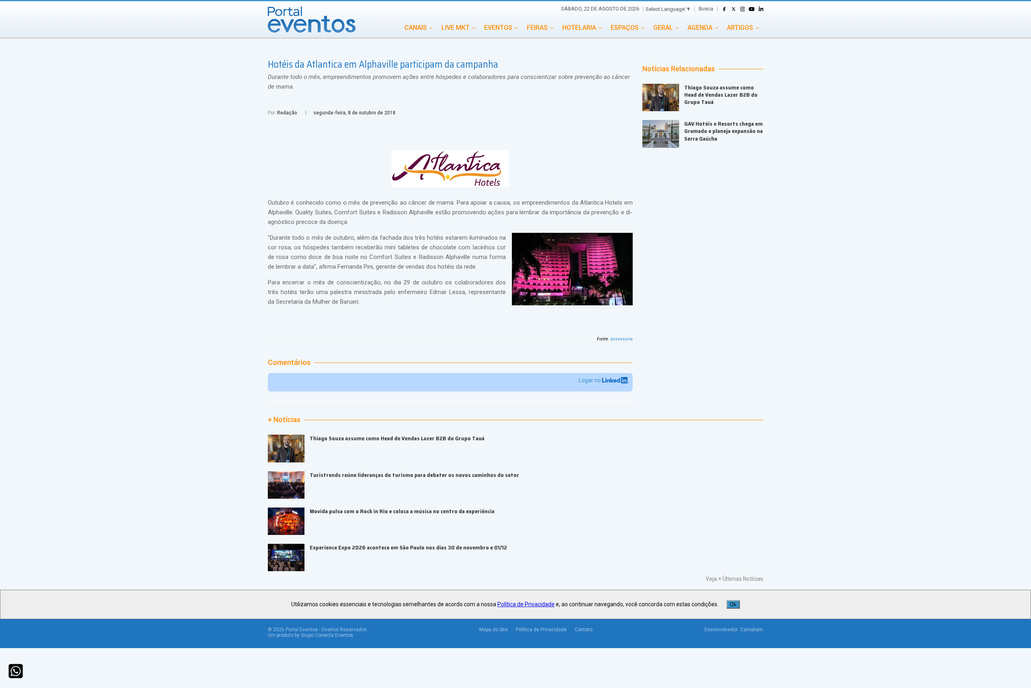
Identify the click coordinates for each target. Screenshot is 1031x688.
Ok (733, 604)
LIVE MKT (455, 27)
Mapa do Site (493, 629)
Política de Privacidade (541, 629)
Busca (706, 9)
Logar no (590, 380)
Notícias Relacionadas (678, 69)
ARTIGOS (740, 27)
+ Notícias (284, 420)
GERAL (663, 27)
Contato (583, 629)
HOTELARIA (579, 27)
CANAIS (415, 27)
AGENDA (699, 27)
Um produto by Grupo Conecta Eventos (310, 635)
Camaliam (751, 629)
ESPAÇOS (625, 27)
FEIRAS (537, 27)
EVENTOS (498, 27)
